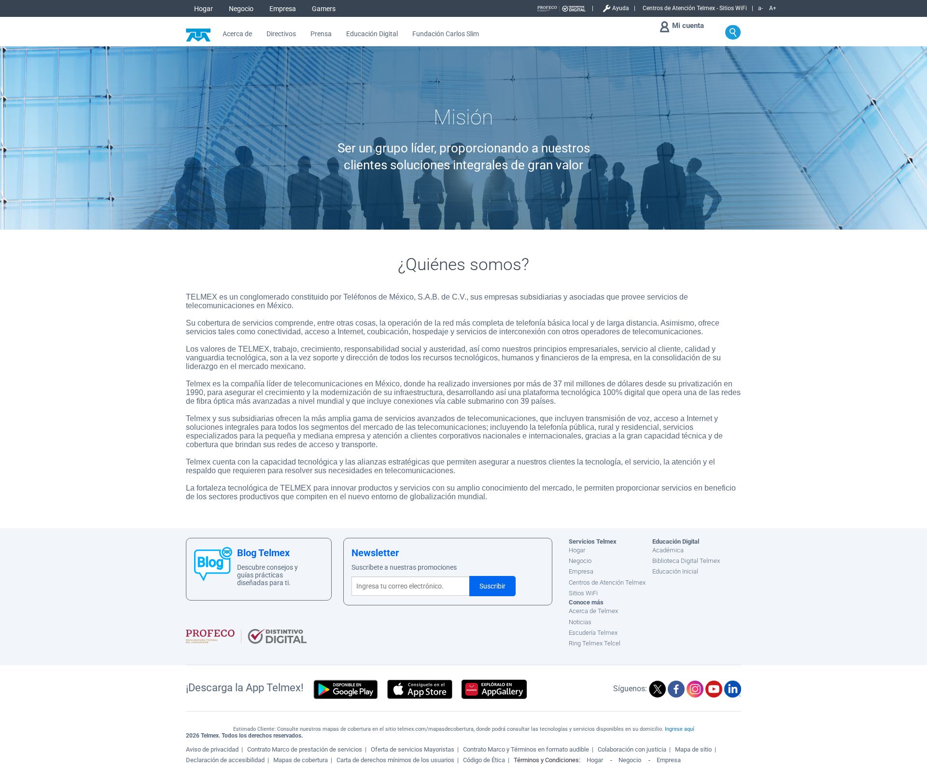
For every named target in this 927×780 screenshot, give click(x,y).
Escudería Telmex (593, 632)
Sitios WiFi (583, 593)
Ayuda (620, 8)
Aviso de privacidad (212, 749)
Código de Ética (484, 760)
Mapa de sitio (693, 749)
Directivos (281, 34)
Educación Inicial (675, 571)
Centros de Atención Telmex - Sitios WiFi (695, 8)
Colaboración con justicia (632, 749)
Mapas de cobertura (300, 760)
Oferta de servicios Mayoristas (412, 749)
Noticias (580, 622)
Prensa (321, 34)
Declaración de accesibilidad (225, 760)
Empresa (282, 9)
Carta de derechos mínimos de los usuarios (395, 760)
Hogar (203, 9)
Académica (668, 550)
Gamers (324, 9)
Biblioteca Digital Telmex (686, 560)
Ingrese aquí (679, 729)
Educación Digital (372, 34)
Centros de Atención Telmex (607, 582)
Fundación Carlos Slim (445, 34)
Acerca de (237, 34)
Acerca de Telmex (593, 611)
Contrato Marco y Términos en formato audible (526, 749)
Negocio (241, 9)
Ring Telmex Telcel (594, 643)
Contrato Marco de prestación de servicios (304, 749)
